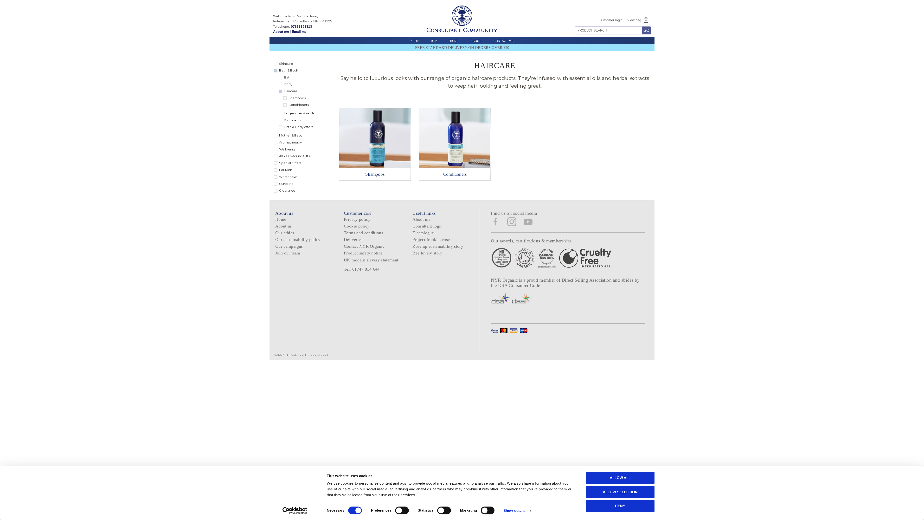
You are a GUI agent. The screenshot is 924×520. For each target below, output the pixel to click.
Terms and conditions (363, 232)
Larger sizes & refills (299, 113)
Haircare (290, 91)
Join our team (287, 253)
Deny (620, 506)
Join (434, 41)
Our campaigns (289, 246)
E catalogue (423, 232)
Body (288, 84)
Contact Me (503, 41)
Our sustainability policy (298, 239)
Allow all (620, 478)
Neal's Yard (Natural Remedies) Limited (305, 355)
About (475, 41)
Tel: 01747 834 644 (362, 269)
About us (283, 226)
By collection (294, 120)
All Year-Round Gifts (294, 156)
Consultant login (427, 226)
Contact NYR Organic (364, 246)
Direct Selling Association (587, 280)
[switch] (402, 510)
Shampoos (297, 98)
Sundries (286, 184)
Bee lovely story (427, 253)
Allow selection (620, 492)
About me (281, 31)
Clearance (287, 190)
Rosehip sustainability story (437, 246)
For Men (285, 170)
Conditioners (299, 105)
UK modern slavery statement (371, 260)
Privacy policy (357, 219)
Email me (299, 31)
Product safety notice (363, 253)
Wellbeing (287, 149)
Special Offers (290, 163)
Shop (414, 41)
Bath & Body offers (298, 127)
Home (280, 219)
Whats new (287, 177)
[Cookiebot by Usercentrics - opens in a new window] (295, 510)
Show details (514, 510)
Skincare (286, 63)
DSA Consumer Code (519, 285)
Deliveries (353, 239)
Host (454, 41)
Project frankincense (431, 239)
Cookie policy (357, 226)
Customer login (610, 20)
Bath (287, 77)
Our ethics (284, 232)
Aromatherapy (290, 142)
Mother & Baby (290, 135)
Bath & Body (289, 70)
